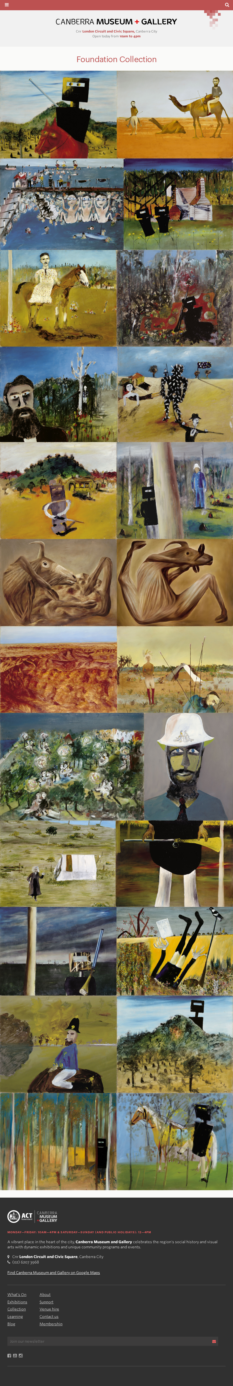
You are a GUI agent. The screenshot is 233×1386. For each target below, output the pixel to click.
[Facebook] (10, 1356)
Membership (51, 1324)
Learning (15, 1316)
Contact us (49, 1316)
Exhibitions (17, 1302)
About (45, 1295)
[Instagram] (21, 1356)
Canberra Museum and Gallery (116, 22)
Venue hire (49, 1309)
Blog (11, 1324)
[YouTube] (16, 1356)
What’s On (16, 1295)
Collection (16, 1309)
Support (46, 1302)
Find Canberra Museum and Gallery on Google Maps (53, 1273)
